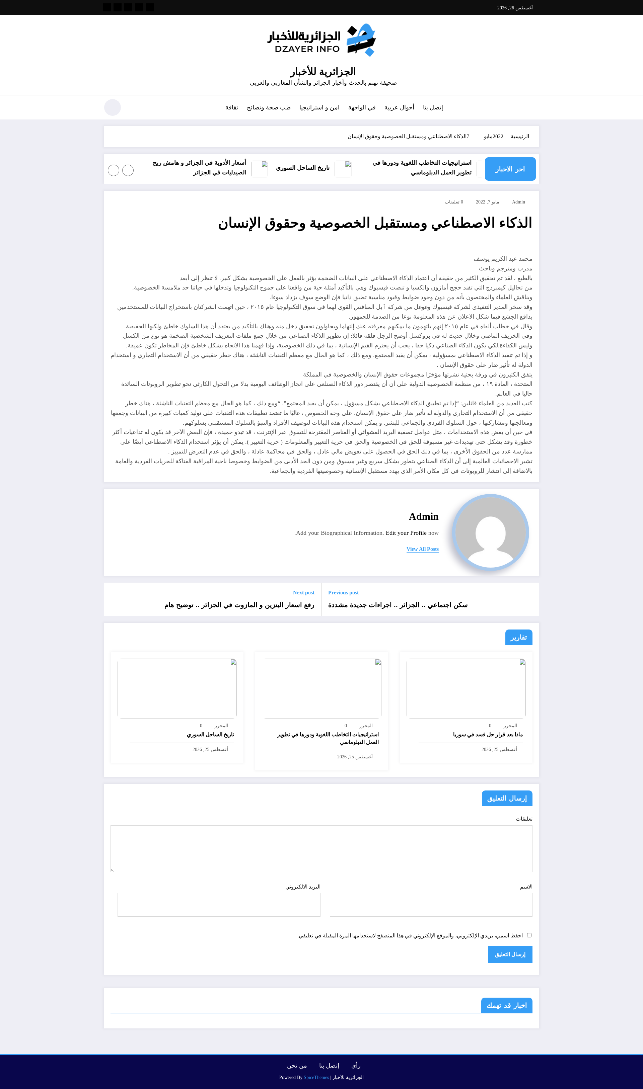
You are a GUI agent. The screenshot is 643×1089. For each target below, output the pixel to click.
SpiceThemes (316, 1077)
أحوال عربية (399, 107)
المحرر (510, 725)
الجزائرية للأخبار (323, 71)
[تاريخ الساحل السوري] (177, 688)
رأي (356, 1065)
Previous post (343, 592)
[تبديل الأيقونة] (534, 108)
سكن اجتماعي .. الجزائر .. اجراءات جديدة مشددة (398, 604)
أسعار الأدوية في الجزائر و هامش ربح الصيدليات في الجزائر (211, 167)
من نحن (297, 1065)
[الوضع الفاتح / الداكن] (112, 107)
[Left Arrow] (128, 170)
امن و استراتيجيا (319, 107)
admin (518, 201)
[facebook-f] (150, 7)
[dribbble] (128, 7)
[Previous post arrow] (529, 599)
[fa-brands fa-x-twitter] (139, 7)
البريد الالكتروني (302, 887)
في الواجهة (362, 107)
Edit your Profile (406, 532)
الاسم (526, 887)
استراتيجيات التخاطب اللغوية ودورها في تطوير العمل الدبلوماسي (433, 167)
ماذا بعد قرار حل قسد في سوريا (488, 734)
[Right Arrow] (113, 170)
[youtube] (107, 7)
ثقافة (231, 107)
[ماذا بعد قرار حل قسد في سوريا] (466, 688)
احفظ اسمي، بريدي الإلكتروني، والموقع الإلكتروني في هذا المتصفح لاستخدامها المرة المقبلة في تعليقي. (410, 935)
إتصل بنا (433, 107)
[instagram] (118, 7)
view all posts (423, 549)
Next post (303, 592)
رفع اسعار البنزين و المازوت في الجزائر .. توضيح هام (239, 604)
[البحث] (134, 108)
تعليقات (524, 819)
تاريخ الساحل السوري (314, 167)
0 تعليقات (454, 201)
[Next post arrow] (113, 599)
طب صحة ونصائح (269, 107)
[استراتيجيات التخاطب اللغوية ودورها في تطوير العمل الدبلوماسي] (321, 688)
